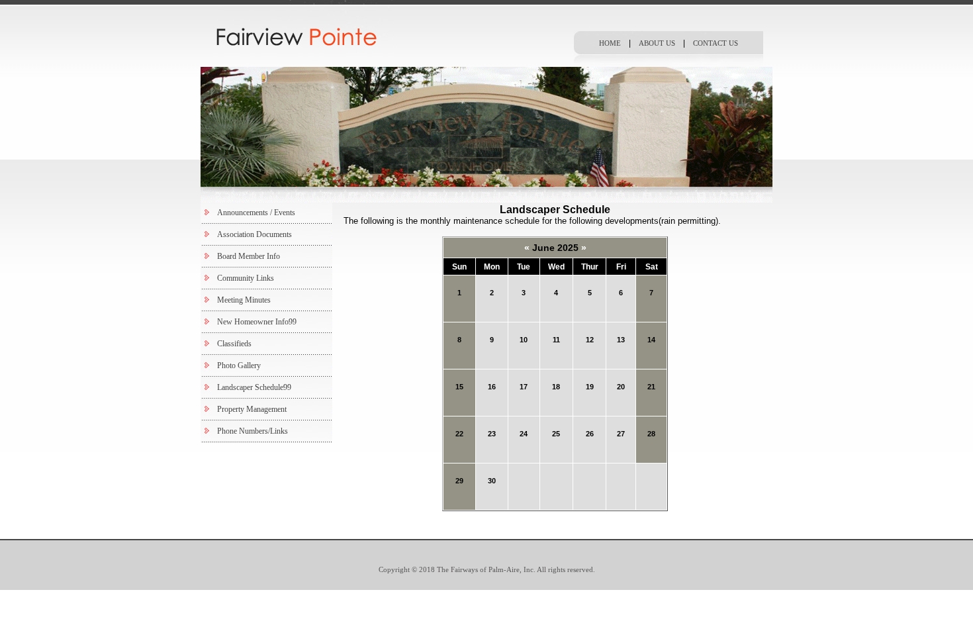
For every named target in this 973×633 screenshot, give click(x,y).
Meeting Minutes (244, 300)
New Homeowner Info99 (257, 321)
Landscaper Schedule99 (254, 387)
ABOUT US (657, 43)
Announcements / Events (256, 212)
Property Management (252, 409)
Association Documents (254, 234)
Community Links (245, 278)
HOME (610, 43)
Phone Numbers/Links (252, 431)
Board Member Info (248, 256)
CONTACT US (715, 43)
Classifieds (234, 343)
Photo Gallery (239, 365)
